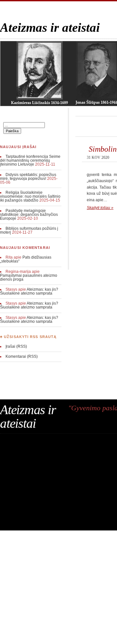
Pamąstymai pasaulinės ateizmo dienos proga (28, 277)
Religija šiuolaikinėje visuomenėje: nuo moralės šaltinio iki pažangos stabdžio (30, 196)
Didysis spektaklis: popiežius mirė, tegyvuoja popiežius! (28, 176)
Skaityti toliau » (100, 207)
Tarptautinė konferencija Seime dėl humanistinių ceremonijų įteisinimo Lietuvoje (30, 160)
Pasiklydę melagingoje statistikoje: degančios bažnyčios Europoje (29, 214)
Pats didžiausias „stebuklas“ (25, 259)
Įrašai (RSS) (16, 346)
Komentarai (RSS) (22, 356)
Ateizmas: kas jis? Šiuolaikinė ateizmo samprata (29, 291)
